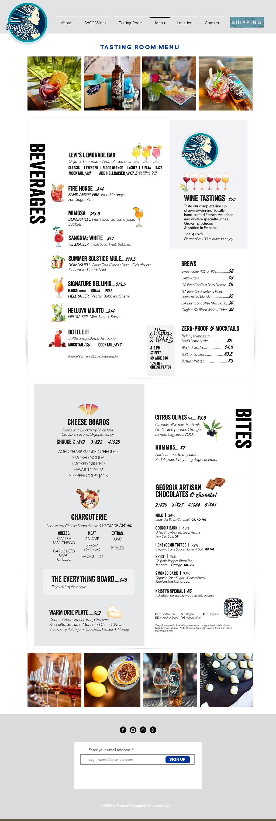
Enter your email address (109, 750)
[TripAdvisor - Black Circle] (143, 729)
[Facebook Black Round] (123, 729)
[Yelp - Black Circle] (153, 729)
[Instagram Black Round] (133, 729)
